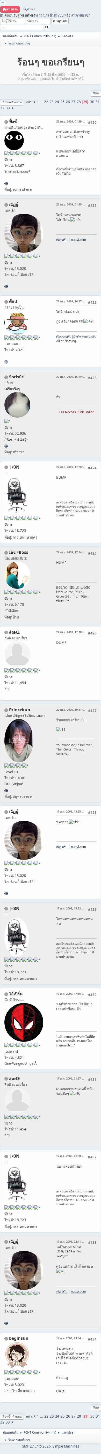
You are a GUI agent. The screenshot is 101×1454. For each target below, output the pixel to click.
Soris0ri (17, 377)
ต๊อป (13, 301)
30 (92, 102)
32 (2, 108)
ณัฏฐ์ (13, 204)
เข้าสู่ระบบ (55, 15)
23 (51, 102)
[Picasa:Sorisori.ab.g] (6, 446)
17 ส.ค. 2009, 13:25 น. (70, 811)
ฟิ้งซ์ (13, 121)
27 (73, 102)
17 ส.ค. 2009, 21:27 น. (70, 1078)
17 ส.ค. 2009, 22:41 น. (70, 1241)
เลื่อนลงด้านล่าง (11, 102)
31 (98, 102)
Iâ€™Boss (18, 552)
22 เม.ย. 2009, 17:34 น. (70, 552)
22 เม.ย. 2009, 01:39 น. (70, 121)
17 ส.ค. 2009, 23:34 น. (70, 1338)
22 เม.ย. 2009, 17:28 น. (70, 467)
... (42, 102)
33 (8, 108)
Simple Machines (66, 1446)
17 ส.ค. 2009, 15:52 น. (70, 908)
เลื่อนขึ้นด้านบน (12, 1416)
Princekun (19, 710)
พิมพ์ (96, 93)
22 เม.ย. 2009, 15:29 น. (70, 377)
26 (68, 102)
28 (79, 102)
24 (57, 102)
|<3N (14, 467)
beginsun (18, 1338)
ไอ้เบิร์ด (16, 994)
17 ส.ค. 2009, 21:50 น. (70, 1156)
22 (46, 102)
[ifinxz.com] (6, 183)
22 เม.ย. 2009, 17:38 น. (70, 632)
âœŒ (14, 632)
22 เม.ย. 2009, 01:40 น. (70, 204)
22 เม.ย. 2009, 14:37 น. (70, 301)
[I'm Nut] (6, 286)
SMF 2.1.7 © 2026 (36, 1446)
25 (62, 102)
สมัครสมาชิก (80, 15)
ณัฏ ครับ (62, 240)
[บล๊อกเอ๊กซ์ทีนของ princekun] (6, 790)
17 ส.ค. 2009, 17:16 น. (70, 994)
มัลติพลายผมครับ (84, 336)
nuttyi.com (78, 240)
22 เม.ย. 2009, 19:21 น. (70, 709)
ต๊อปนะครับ (63, 336)
